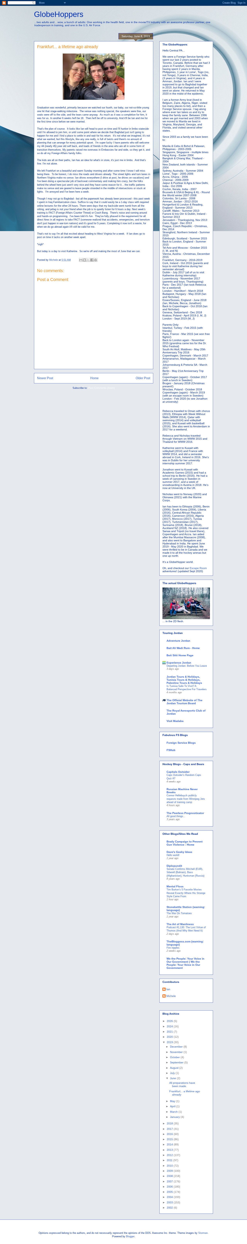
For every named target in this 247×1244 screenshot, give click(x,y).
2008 (170, 1176)
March (174, 1111)
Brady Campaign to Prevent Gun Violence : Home (185, 843)
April (173, 1106)
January (175, 1116)
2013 (170, 1149)
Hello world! (173, 855)
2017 (170, 1128)
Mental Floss (175, 886)
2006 (170, 1186)
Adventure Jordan (178, 640)
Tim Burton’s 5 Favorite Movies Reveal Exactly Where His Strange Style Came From (186, 893)
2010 (170, 1165)
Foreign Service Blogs (181, 742)
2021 (170, 1031)
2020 (170, 1036)
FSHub (171, 750)
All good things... (176, 816)
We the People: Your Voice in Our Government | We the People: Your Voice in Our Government (185, 963)
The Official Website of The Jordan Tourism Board (184, 702)
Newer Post (45, 378)
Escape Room (198, 568)
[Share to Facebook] (92, 260)
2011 (170, 1160)
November (177, 1052)
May (173, 1101)
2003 (170, 1202)
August (174, 1067)
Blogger (130, 1236)
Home (94, 378)
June (173, 1078)
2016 (170, 1134)
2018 (170, 1123)
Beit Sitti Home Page (180, 655)
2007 (170, 1181)
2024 (170, 1026)
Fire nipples (173, 947)
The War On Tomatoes (179, 913)
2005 (170, 1191)
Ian (168, 989)
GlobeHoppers (58, 14)
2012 (170, 1155)
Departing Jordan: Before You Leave (187, 665)
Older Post (143, 378)
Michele (171, 996)
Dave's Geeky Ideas (179, 851)
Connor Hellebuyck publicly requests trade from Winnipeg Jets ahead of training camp (186, 799)
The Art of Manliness (180, 924)
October (175, 1057)
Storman (203, 1232)
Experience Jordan (179, 662)
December (177, 1046)
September (177, 1062)
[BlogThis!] (84, 260)
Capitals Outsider (178, 771)
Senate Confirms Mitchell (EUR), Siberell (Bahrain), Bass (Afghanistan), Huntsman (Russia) (185, 872)
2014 (170, 1144)
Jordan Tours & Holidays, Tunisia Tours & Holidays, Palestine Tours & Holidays (184, 679)
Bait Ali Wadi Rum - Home (183, 648)
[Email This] (81, 260)
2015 (170, 1139)
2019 (170, 1042)
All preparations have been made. (182, 1084)
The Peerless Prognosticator (185, 813)
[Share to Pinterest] (95, 260)
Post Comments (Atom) (101, 387)
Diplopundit (174, 865)
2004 (170, 1197)
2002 (170, 1207)
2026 (170, 1021)
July (173, 1073)
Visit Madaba (175, 721)
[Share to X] (88, 260)
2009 (170, 1170)
